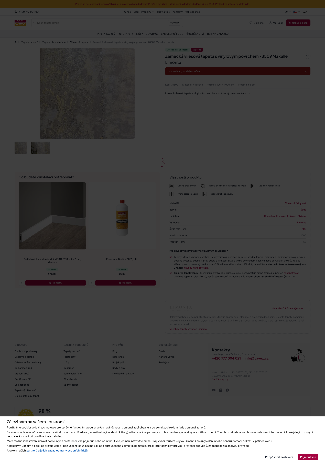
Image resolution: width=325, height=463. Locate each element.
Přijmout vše (308, 457)
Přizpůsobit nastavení (279, 457)
